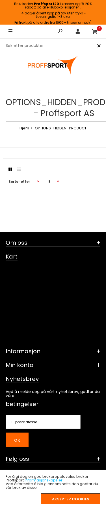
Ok (17, 440)
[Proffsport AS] (53, 65)
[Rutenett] (10, 169)
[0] (95, 32)
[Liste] (19, 169)
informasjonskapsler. (44, 480)
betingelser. (23, 404)
